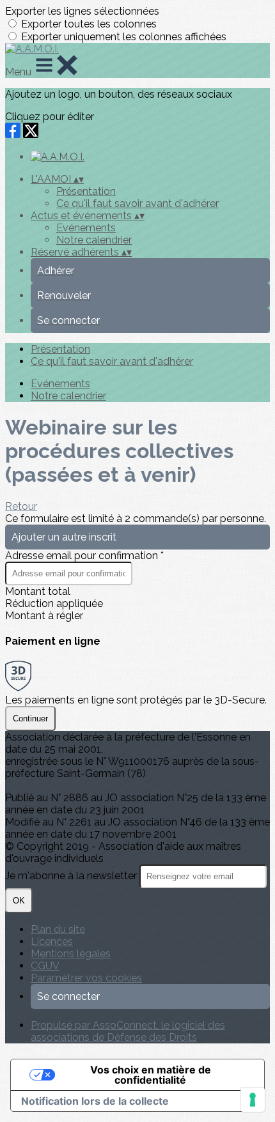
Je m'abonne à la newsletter (72, 876)
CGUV (45, 966)
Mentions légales (71, 954)
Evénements (86, 228)
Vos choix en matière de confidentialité (150, 1074)
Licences (52, 941)
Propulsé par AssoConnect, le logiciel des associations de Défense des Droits (128, 1031)
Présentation (86, 191)
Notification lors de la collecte (95, 1101)
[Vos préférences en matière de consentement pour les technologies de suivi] (252, 1099)
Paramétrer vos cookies (86, 978)
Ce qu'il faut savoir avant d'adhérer (137, 203)
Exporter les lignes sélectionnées (82, 11)
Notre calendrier (94, 240)
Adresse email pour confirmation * (84, 555)
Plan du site (58, 929)
